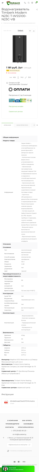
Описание (7, 125)
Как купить (27, 420)
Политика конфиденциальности (21, 450)
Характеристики (22, 125)
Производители (12, 424)
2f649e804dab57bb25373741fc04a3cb (22, 401)
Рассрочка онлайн (16, 106)
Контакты (9, 427)
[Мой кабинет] (32, 3)
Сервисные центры (16, 111)
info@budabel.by (20, 434)
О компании (12, 420)
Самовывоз (28, 424)
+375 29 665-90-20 (19, 430)
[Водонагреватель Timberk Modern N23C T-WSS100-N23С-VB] (19, 49)
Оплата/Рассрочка (26, 427)
